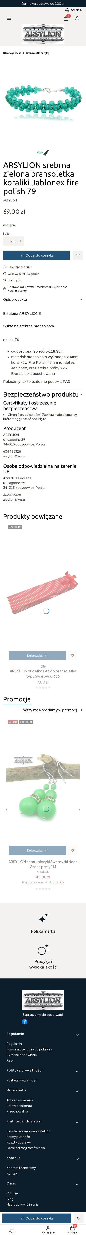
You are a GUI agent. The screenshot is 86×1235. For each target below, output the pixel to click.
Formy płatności (18, 1137)
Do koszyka (35, 655)
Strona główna (12, 53)
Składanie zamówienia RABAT (28, 1131)
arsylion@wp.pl (14, 456)
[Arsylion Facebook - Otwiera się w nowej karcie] (24, 1021)
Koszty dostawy (18, 1142)
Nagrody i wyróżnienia (22, 1204)
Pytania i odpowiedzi (21, 1055)
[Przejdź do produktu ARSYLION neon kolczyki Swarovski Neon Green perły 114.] (43, 788)
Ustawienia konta (19, 1106)
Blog (9, 1199)
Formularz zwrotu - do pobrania (29, 1049)
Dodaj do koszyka (40, 255)
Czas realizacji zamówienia (25, 1148)
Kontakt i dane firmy (21, 1168)
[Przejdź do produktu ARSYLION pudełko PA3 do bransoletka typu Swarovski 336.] (43, 593)
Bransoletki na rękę (37, 53)
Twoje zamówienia (19, 1100)
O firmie (12, 1193)
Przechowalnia (17, 1111)
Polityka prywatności (21, 1080)
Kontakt (12, 1173)
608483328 (12, 451)
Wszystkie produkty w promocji (50, 710)
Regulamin (14, 1043)
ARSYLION (10, 200)
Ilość (6, 233)
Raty (10, 1060)
